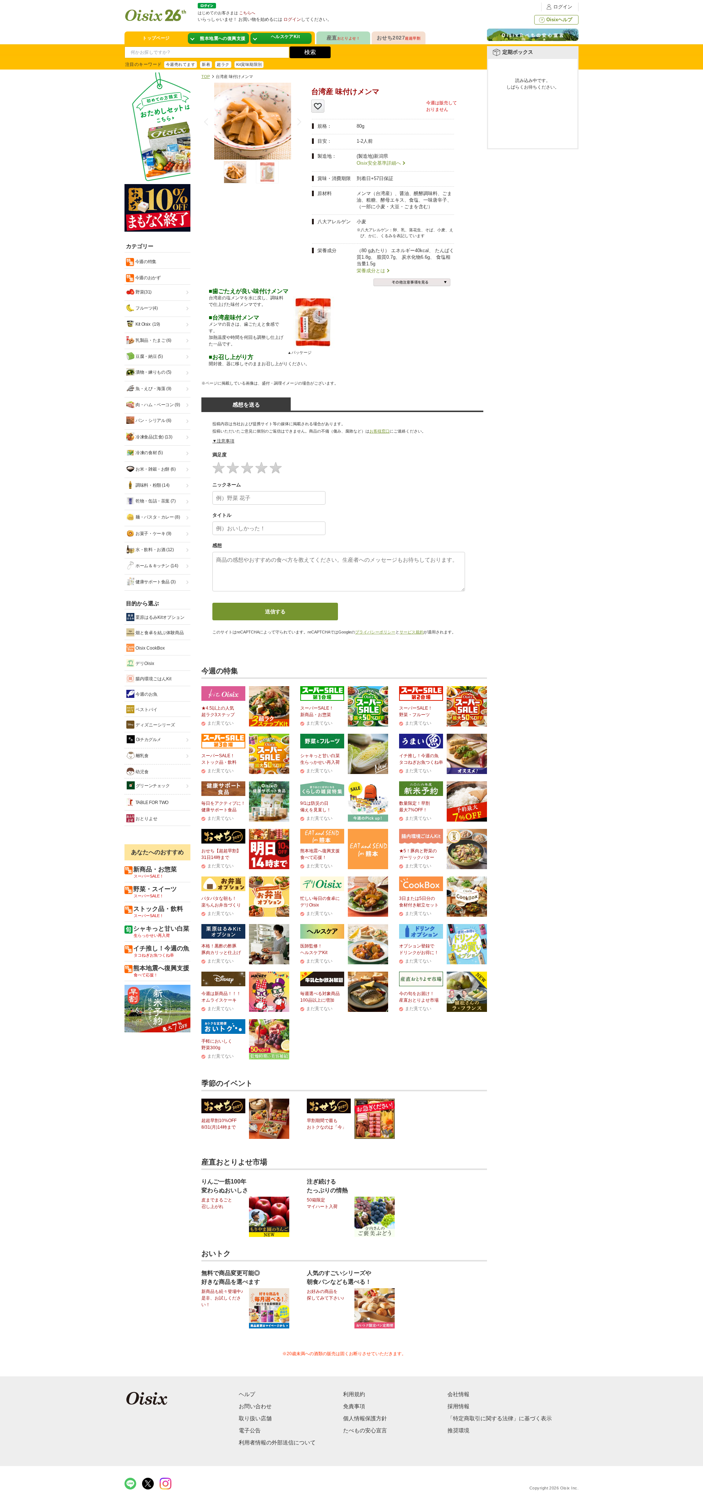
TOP (205, 76)
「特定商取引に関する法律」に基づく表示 (499, 1418)
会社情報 (458, 1394)
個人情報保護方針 (365, 1418)
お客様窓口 (379, 431)
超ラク (223, 64)
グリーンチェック (152, 785)
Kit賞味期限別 (249, 64)
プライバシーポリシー (375, 632)
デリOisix (144, 663)
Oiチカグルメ (148, 739)
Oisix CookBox (149, 648)
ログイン (562, 7)
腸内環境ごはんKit (152, 678)
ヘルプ (247, 1394)
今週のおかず (147, 277)
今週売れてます (180, 64)
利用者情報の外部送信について (277, 1442)
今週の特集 (145, 261)
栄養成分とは (371, 270)
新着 (206, 64)
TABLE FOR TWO (151, 802)
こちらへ (247, 13)
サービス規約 (411, 632)
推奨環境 (458, 1430)
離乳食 (142, 755)
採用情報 (458, 1406)
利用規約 (354, 1394)
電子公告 (250, 1430)
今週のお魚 (145, 694)
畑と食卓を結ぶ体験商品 (159, 632)
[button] (297, 122)
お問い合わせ (255, 1406)
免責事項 (354, 1406)
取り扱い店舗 (255, 1418)
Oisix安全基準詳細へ (379, 163)
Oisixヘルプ (559, 19)
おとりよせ (145, 818)
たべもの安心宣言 (365, 1430)
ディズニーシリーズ (154, 725)
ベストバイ (145, 709)
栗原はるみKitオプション (159, 617)
